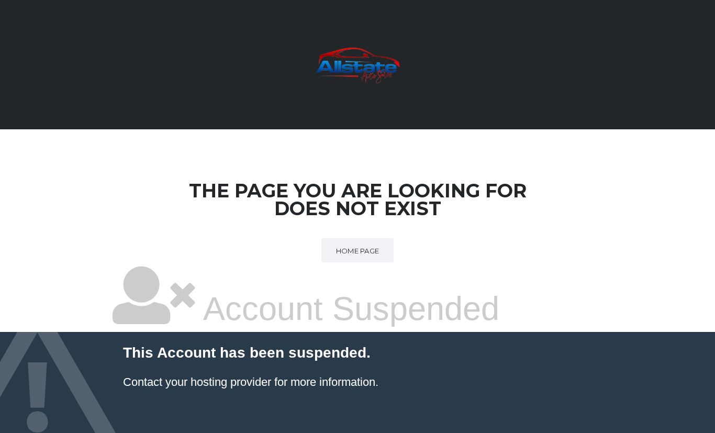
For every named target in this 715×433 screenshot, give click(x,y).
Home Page (357, 251)
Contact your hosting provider (197, 381)
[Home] (357, 64)
